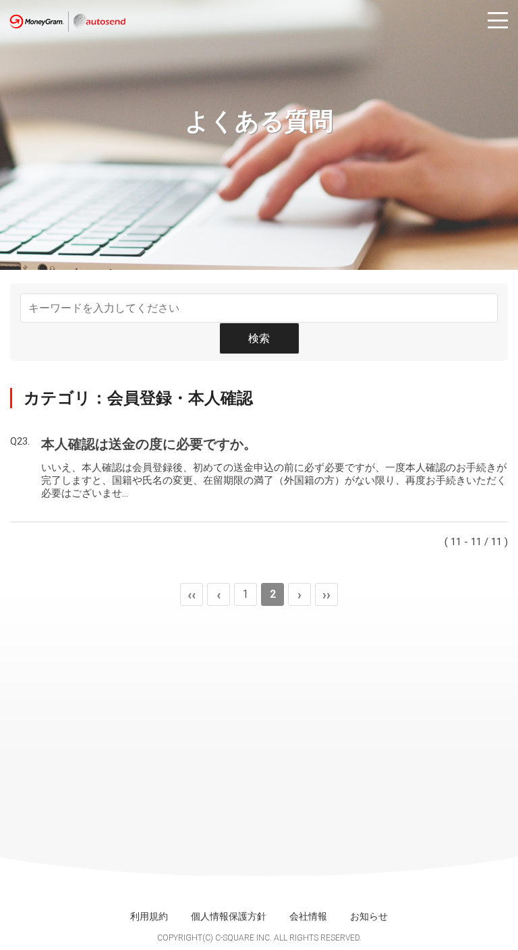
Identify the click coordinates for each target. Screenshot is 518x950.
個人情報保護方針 (228, 916)
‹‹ (192, 594)
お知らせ (369, 916)
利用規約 (149, 916)
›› (326, 594)
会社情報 (308, 916)
